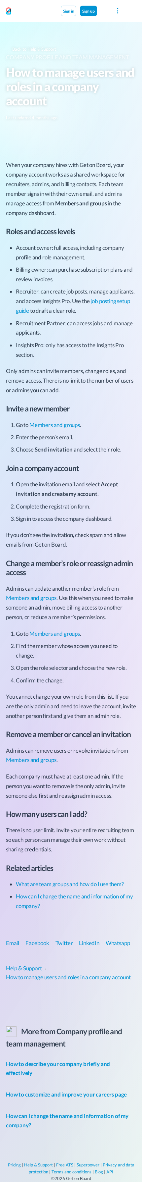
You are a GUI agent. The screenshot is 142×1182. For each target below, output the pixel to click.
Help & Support (38, 1164)
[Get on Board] (8, 11)
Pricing (14, 1164)
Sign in (68, 11)
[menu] (117, 11)
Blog (99, 1171)
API (109, 1171)
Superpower (88, 1164)
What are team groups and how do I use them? (70, 884)
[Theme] (104, 11)
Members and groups (54, 424)
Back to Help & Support (33, 49)
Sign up (88, 11)
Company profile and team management (67, 57)
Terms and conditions (71, 1171)
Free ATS (64, 1164)
